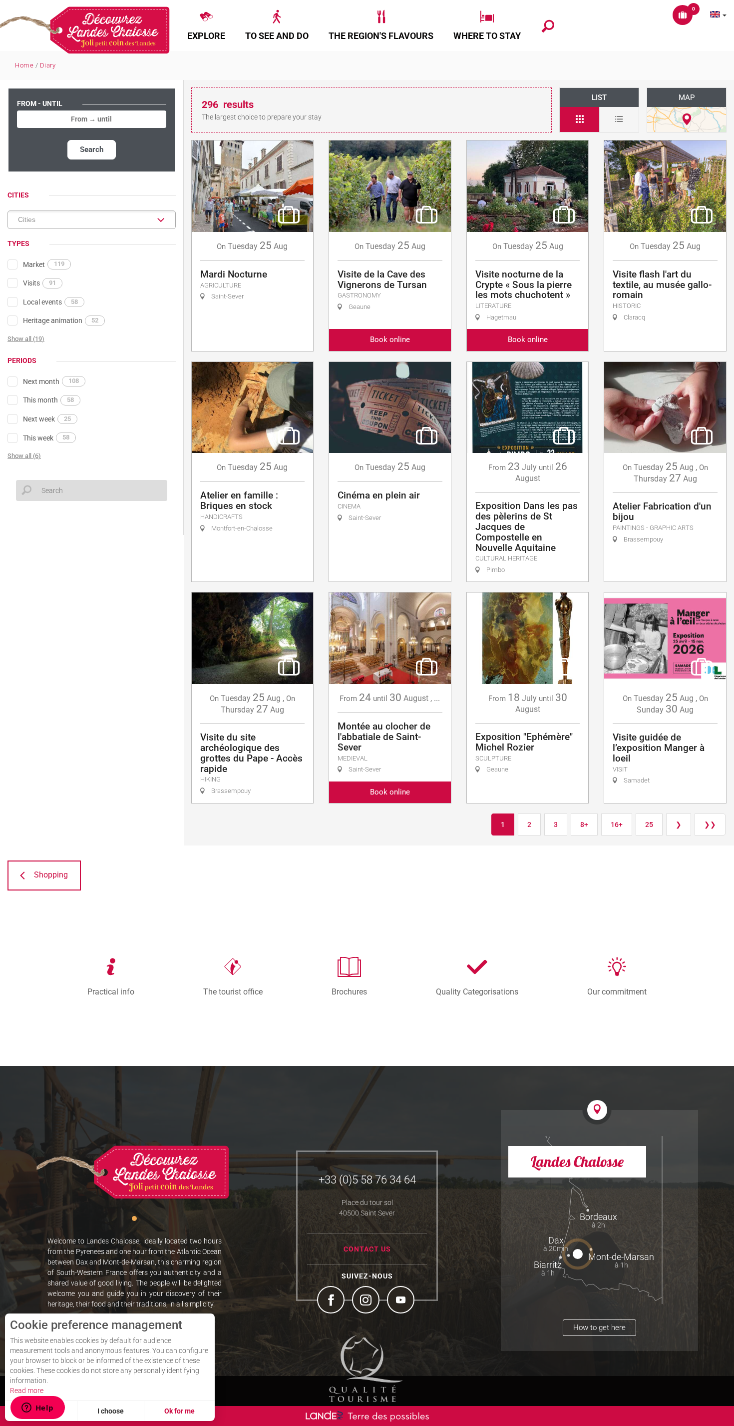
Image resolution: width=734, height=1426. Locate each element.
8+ (584, 824)
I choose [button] (110, 1411)
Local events (50, 302)
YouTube (402, 1301)
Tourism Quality (366, 1368)
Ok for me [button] (179, 1411)
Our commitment (617, 991)
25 (649, 824)
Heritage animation (60, 320)
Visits (39, 283)
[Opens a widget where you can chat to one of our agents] (37, 1408)
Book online (390, 339)
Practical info (110, 991)
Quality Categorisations (477, 991)
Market (43, 264)
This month (48, 400)
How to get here (599, 1327)
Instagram (367, 1301)
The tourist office (233, 991)
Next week (47, 419)
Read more (26, 1390)
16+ (617, 824)
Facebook (332, 1301)
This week (46, 438)
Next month (51, 381)
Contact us (367, 1249)
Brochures (349, 991)
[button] (206, 25)
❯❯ (710, 824)
